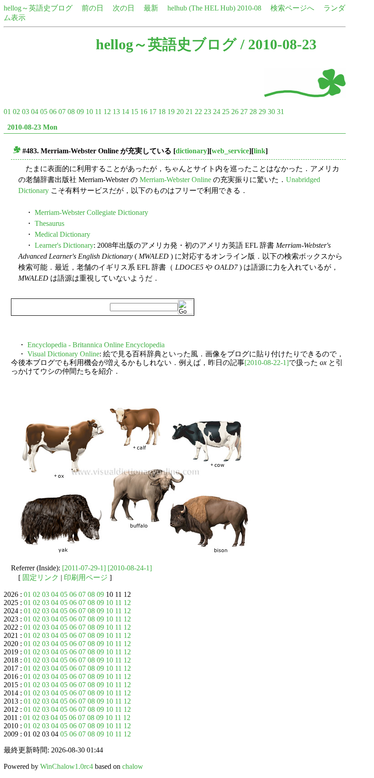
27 (244, 111)
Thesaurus (49, 223)
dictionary (191, 151)
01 (7, 111)
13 (116, 111)
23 (207, 111)
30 (271, 111)
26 (235, 111)
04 (34, 111)
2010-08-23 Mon (32, 127)
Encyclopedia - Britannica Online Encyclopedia (96, 345)
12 (107, 111)
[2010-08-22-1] (266, 362)
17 (152, 111)
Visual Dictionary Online (63, 354)
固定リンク (40, 577)
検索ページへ (292, 8)
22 (198, 111)
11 (98, 111)
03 (25, 111)
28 (253, 111)
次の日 (124, 8)
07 (62, 111)
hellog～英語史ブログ (38, 8)
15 (134, 111)
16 (143, 111)
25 (225, 111)
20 (180, 111)
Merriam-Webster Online (175, 179)
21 (189, 111)
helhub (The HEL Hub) (201, 8)
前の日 (93, 8)
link (259, 151)
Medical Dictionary (62, 234)
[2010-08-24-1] (130, 568)
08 (71, 111)
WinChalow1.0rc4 (66, 766)
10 (89, 111)
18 (162, 111)
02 (16, 111)
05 (43, 111)
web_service (230, 151)
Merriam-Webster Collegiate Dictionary (91, 212)
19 (171, 111)
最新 (151, 8)
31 (280, 111)
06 (53, 111)
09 (80, 111)
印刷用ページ (86, 577)
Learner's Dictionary (64, 245)
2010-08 (249, 8)
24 (216, 111)
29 (262, 111)
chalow (132, 766)
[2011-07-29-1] (84, 568)
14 (125, 111)
